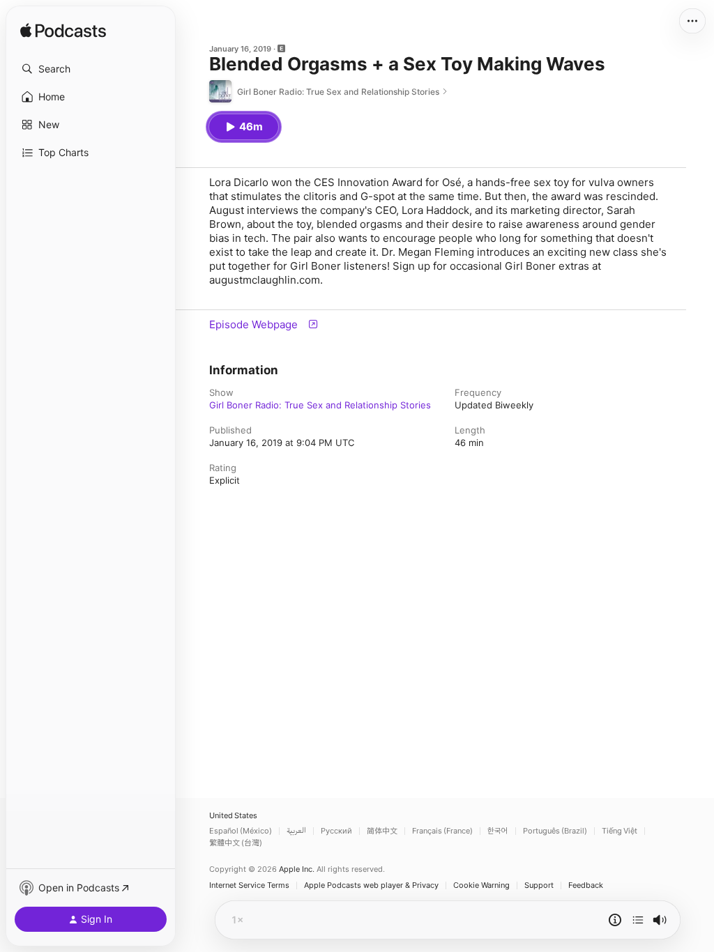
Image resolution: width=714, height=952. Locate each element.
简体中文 (382, 831)
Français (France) (442, 831)
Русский (336, 831)
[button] (90, 69)
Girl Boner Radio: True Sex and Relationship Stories (320, 404)
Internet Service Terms (249, 885)
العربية (296, 831)
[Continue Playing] (638, 920)
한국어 (497, 831)
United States (233, 816)
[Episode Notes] (615, 920)
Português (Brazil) (555, 831)
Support (539, 885)
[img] (63, 31)
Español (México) (240, 831)
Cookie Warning (481, 885)
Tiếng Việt (619, 831)
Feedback (585, 885)
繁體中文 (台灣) (235, 843)
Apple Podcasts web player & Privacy (371, 885)
